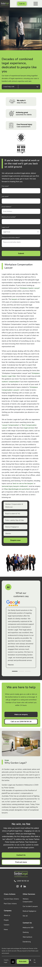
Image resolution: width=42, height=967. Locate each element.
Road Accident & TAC (12, 514)
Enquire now (15, 540)
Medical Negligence (12, 527)
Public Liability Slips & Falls (14, 520)
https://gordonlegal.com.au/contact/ (17, 489)
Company (7, 910)
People (6, 920)
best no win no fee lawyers (23, 483)
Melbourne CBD (28, 928)
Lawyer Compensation (10, 425)
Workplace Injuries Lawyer (30, 288)
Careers (6, 925)
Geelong (26, 932)
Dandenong (27, 942)
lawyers (15, 299)
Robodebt (22, 961)
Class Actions (9, 894)
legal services (29, 428)
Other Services (29, 894)
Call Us (22, 4)
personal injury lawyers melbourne (15, 486)
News (6, 929)
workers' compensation (10, 381)
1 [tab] (15, 671)
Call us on (21, 721)
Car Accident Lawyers (30, 906)
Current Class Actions (11, 899)
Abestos (8, 534)
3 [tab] (28, 671)
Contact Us (21, 855)
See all (25, 916)
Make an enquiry (21, 714)
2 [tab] (21, 671)
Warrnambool (27, 937)
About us (7, 915)
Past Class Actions (10, 904)
